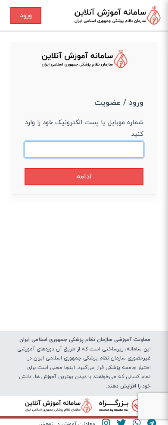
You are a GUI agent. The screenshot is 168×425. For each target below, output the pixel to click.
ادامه (84, 176)
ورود (26, 15)
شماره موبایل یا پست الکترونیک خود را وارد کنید (84, 128)
